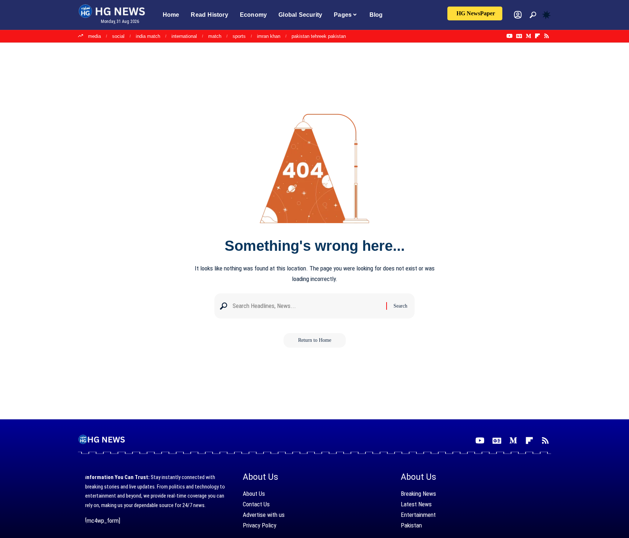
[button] (533, 14)
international (184, 36)
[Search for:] (306, 306)
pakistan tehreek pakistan (319, 36)
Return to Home (314, 340)
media (94, 36)
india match (148, 36)
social (118, 36)
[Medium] (528, 36)
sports (239, 36)
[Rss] (546, 36)
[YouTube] (509, 36)
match (214, 36)
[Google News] (519, 36)
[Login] (517, 14)
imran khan (268, 36)
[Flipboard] (537, 36)
